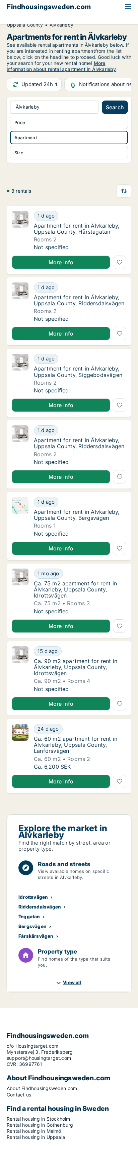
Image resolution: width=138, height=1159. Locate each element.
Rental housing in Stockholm (38, 1119)
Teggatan (29, 916)
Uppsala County (25, 25)
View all (72, 982)
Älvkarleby (61, 25)
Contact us (19, 1094)
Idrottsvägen (33, 897)
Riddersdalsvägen (39, 907)
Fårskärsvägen (36, 936)
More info (61, 262)
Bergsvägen (32, 926)
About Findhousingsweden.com (42, 1088)
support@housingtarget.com (39, 1058)
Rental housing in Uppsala (36, 1137)
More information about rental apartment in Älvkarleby (61, 66)
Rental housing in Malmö (34, 1131)
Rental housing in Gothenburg (40, 1125)
